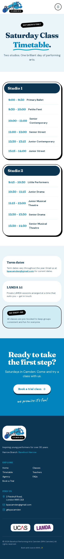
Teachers (37, 472)
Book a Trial (8, 481)
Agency (6, 476)
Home (5, 467)
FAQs (35, 476)
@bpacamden (13, 509)
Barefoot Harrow (27, 452)
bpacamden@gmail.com (20, 271)
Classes (36, 467)
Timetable (7, 472)
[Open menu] (58, 6)
